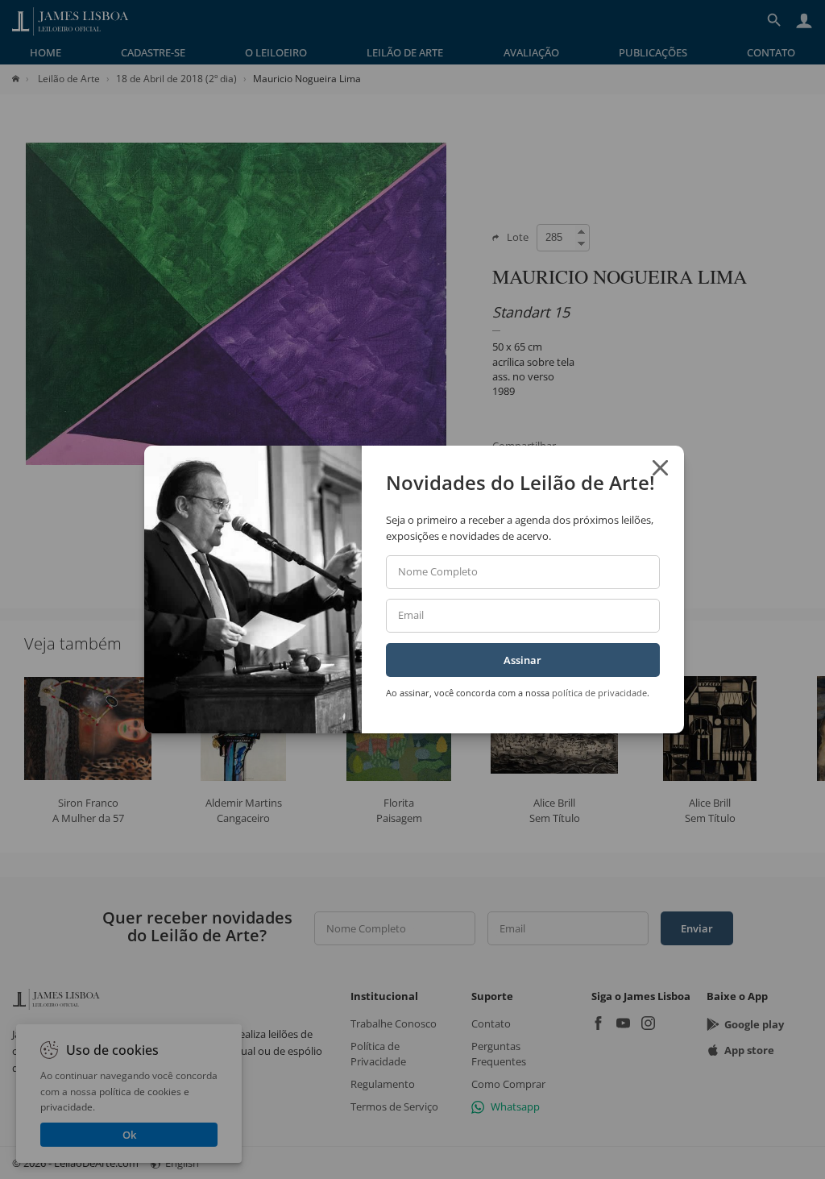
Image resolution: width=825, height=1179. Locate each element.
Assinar (522, 660)
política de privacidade (599, 693)
